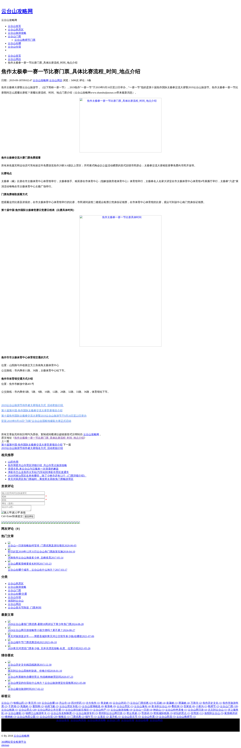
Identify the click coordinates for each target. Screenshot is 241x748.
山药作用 (13, 461)
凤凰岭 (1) (26, 706)
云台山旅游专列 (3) (87, 713)
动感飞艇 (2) (52, 706)
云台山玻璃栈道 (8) (93, 706)
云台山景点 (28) (28, 709)
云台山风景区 (16, 29)
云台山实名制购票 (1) (63, 713)
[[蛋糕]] (65, 522)
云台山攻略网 (17, 11)
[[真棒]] (21, 522)
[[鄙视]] (18, 522)
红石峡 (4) (160, 702)
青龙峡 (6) (106, 702)
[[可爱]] (34, 522)
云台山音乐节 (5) (131, 716)
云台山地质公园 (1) (28, 716)
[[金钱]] (23, 522)
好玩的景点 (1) (181, 713)
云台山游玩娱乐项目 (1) (78, 709)
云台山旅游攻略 (17, 33)
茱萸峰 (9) (110, 706)
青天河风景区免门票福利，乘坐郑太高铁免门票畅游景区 (40, 479)
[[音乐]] (68, 522)
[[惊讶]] (31, 522)
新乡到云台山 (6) (161, 706)
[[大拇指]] (73, 522)
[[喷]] (55, 522)
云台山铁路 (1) (9, 709)
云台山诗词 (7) (121, 702)
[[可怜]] (44, 522)
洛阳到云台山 (16, 600)
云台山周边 (14, 59)
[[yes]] (71, 522)
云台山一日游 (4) (142, 709)
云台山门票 (14, 36)
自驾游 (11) (197, 713)
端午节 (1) (91, 716)
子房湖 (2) (14, 706)
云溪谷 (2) (103, 716)
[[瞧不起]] (26, 522)
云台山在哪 (14, 43)
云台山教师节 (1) (186, 716)
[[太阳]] (60, 522)
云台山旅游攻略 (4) (121, 709)
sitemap (5, 745)
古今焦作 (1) (93, 702)
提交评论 (29, 516)
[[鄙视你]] (76, 522)
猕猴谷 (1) (64, 716)
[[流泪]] (50, 522)
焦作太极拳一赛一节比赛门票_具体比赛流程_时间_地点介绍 (49, 437)
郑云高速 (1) (134, 713)
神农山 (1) (159, 709)
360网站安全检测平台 (13, 741)
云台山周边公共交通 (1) (51, 709)
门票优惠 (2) (77, 716)
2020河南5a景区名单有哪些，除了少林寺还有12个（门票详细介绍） (47, 475)
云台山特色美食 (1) (176, 709)
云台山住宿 (14, 46)
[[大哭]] (13, 522)
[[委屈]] (29, 522)
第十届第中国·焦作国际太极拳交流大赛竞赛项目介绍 (31, 444)
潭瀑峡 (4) (184, 702)
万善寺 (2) (196, 702)
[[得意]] (5, 522)
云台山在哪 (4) (50, 702)
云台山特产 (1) (101, 709)
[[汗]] (15, 522)
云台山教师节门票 (24, 39)
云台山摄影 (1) (16, 713)
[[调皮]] (39, 522)
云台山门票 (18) (229, 706)
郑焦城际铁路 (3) (163, 713)
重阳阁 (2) (38, 706)
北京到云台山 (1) (217, 709)
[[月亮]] (57, 522)
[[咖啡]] (63, 522)
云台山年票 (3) (150, 716)
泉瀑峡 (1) (172, 702)
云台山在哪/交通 (17, 593)
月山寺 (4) (64, 702)
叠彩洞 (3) (177, 706)
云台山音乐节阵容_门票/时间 (24, 607)
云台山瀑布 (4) (142, 706)
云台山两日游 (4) (197, 709)
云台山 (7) (7, 702)
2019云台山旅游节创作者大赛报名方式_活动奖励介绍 (32, 448)
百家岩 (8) (189, 706)
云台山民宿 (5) (167, 716)
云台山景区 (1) (125, 706)
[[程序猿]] (78, 522)
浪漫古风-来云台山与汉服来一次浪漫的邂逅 (33, 468)
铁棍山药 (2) (20, 702)
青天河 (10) (34, 702)
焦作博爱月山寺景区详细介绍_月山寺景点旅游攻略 (37, 465)
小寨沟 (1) (201, 706)
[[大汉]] (42, 522)
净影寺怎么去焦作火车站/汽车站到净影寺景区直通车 (38, 472)
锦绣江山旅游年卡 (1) (38, 713)
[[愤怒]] (8, 522)
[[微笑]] (2, 522)
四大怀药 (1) (78, 702)
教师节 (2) (213, 706)
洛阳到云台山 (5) (214, 713)
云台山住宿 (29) (49, 716)
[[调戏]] (10, 522)
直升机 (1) (115, 716)
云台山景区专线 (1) (70, 706)
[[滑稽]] (36, 522)
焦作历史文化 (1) (212, 702)
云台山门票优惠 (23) (141, 702)
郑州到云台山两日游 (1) (112, 713)
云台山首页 (14, 26)
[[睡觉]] (47, 522)
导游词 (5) (147, 713)
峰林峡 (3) (10, 716)
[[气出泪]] (52, 522)
